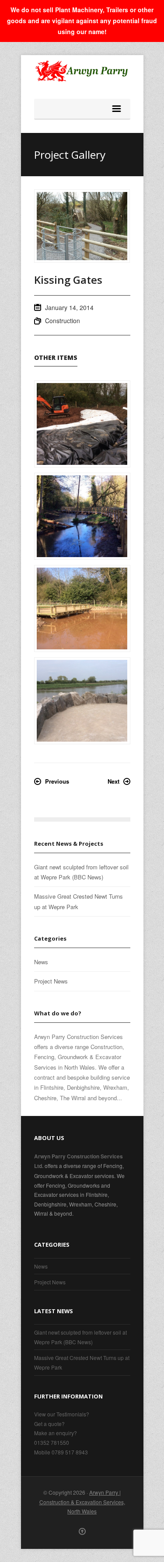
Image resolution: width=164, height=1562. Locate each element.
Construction (62, 320)
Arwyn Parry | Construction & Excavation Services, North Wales (82, 1502)
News (41, 962)
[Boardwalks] (82, 516)
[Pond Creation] (82, 423)
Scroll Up (82, 1531)
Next (113, 781)
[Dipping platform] (82, 608)
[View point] (82, 700)
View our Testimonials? (61, 1414)
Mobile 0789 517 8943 (61, 1452)
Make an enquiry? (55, 1432)
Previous (57, 781)
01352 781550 (51, 1442)
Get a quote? (49, 1423)
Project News (51, 981)
